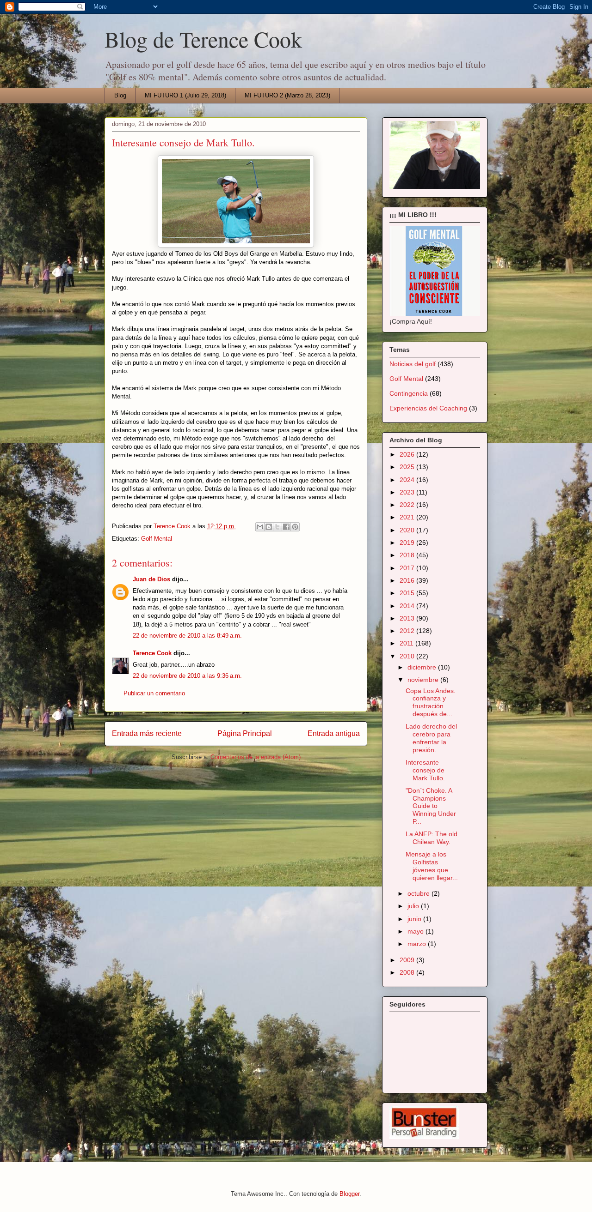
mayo (416, 931)
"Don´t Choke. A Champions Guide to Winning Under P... (431, 806)
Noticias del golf (412, 364)
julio (414, 906)
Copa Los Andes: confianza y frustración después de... (431, 702)
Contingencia (408, 393)
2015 (408, 593)
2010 (408, 656)
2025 (408, 466)
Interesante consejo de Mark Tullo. (425, 770)
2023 (408, 492)
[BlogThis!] (268, 526)
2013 (408, 618)
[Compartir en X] (277, 526)
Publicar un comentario (154, 693)
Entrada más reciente (147, 733)
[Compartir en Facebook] (286, 526)
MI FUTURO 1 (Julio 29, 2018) (185, 95)
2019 (408, 542)
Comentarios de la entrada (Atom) (255, 757)
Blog (120, 95)
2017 (408, 568)
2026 (408, 454)
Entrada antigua (334, 733)
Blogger (349, 1193)
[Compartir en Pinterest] (295, 526)
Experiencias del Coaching (428, 408)
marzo (417, 943)
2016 (408, 580)
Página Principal (244, 733)
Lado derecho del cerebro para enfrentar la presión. (431, 738)
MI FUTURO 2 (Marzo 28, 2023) (287, 95)
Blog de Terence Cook (203, 39)
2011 (407, 643)
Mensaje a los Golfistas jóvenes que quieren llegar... (432, 865)
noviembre (423, 679)
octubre (419, 893)
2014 (408, 605)
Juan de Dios (151, 579)
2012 (408, 630)
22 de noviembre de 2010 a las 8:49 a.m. (187, 635)
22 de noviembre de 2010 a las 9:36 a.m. (187, 675)
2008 (408, 972)
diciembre (422, 667)
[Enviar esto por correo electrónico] (260, 526)
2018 (408, 555)
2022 (408, 504)
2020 (408, 530)
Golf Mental (156, 538)
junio (415, 919)
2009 (408, 960)
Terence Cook (152, 653)
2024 (408, 479)
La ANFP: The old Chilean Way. (431, 837)
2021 (408, 517)
